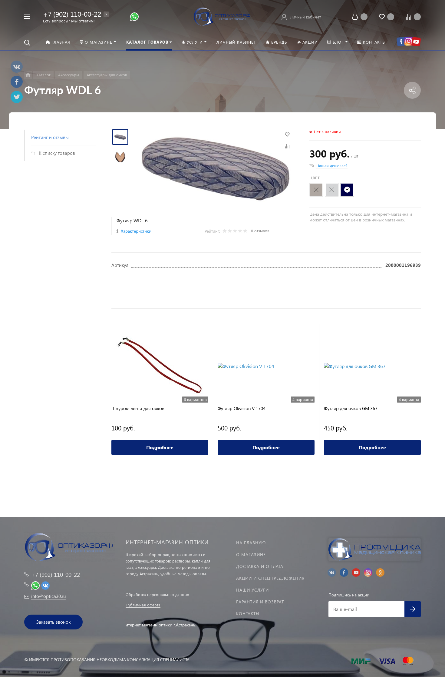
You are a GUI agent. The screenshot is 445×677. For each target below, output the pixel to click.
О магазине (251, 554)
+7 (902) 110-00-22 (72, 13)
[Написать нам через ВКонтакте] (45, 585)
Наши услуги (252, 590)
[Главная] (28, 75)
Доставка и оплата (259, 566)
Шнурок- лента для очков (137, 408)
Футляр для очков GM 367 (350, 408)
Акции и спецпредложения (270, 578)
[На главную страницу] (222, 16)
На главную (251, 543)
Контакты (247, 613)
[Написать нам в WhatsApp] (134, 16)
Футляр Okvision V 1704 (241, 408)
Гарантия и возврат (260, 602)
